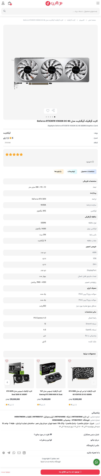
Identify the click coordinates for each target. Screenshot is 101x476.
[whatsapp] (14, 453)
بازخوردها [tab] (57, 171)
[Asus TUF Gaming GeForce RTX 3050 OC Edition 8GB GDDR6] (50, 373)
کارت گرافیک (71, 20)
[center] (4, 11)
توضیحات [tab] (71, 171)
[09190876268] (96, 462)
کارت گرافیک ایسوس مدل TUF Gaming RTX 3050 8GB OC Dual (50, 393)
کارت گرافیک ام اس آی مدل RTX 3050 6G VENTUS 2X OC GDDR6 (82, 393)
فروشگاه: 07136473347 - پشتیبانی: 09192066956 (70, 420)
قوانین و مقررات (45, 440)
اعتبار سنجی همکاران (91, 434)
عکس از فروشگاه (93, 445)
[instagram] (24, 453)
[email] (19, 453)
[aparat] (4, 453)
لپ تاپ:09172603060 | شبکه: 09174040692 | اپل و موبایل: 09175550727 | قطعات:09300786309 (51, 417)
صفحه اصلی (92, 20)
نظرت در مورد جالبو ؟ (42, 434)
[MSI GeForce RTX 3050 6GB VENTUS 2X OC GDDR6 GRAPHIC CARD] (82, 373)
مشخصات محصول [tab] (87, 171)
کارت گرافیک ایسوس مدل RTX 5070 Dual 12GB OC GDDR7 (19, 393)
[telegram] (9, 453)
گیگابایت (7, 133)
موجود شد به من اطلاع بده (69, 472)
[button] (93, 382)
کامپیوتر (81, 20)
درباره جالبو (95, 440)
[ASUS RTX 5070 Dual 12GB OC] (19, 373)
